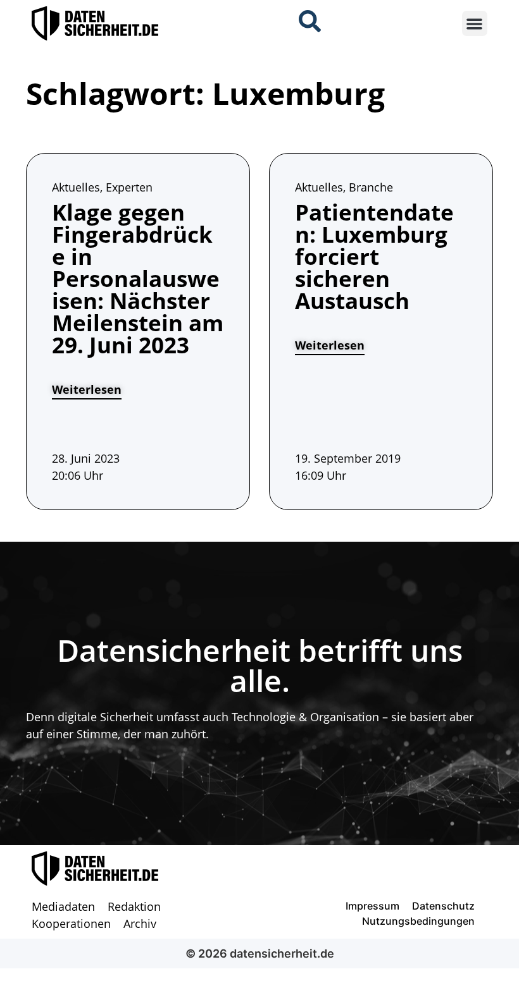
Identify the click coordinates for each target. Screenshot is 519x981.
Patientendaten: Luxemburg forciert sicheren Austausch (374, 256)
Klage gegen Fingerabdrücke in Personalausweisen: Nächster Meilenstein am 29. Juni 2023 (137, 278)
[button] (475, 24)
